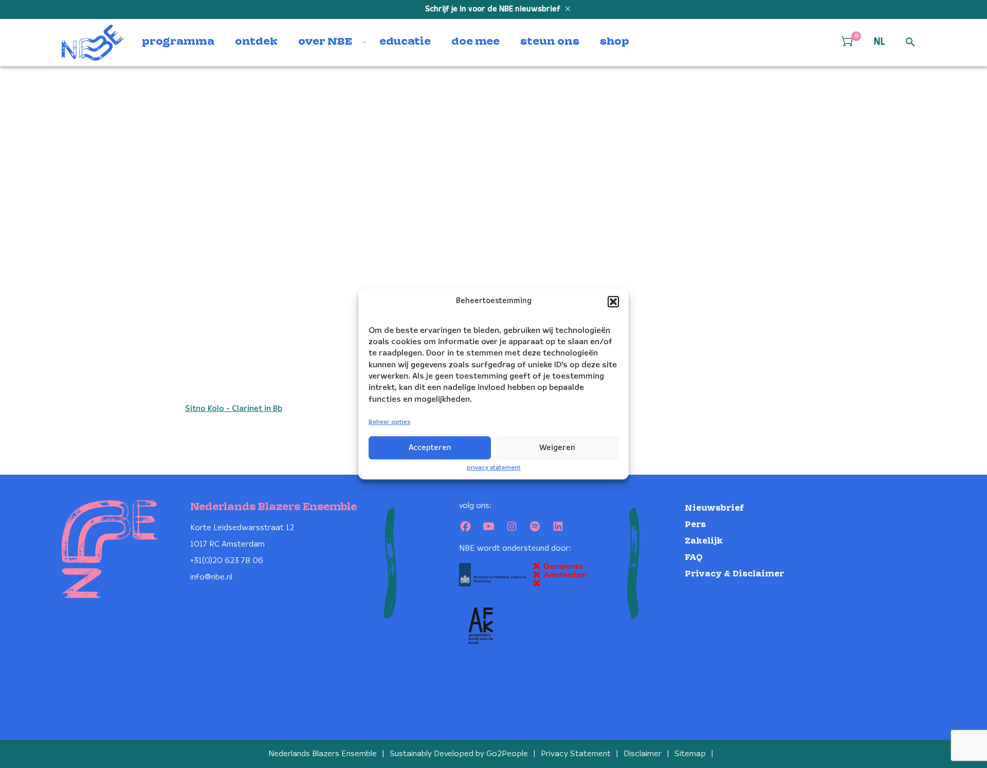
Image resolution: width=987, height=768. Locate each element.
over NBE (325, 42)
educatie (405, 42)
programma (178, 42)
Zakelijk (704, 541)
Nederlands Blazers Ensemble (322, 754)
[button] (613, 301)
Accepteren (430, 448)
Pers (695, 525)
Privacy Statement (576, 754)
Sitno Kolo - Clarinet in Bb (233, 409)
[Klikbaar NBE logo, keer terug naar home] (93, 42)
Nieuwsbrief (714, 508)
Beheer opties (389, 422)
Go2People (507, 754)
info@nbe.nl (211, 577)
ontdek (256, 42)
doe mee (475, 42)
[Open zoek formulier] (910, 42)
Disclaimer (643, 754)
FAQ (694, 557)
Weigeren (557, 448)
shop (614, 42)
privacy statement (494, 468)
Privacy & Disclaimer (734, 574)
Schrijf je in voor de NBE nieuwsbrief (493, 9)
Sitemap (690, 754)
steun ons (549, 42)
